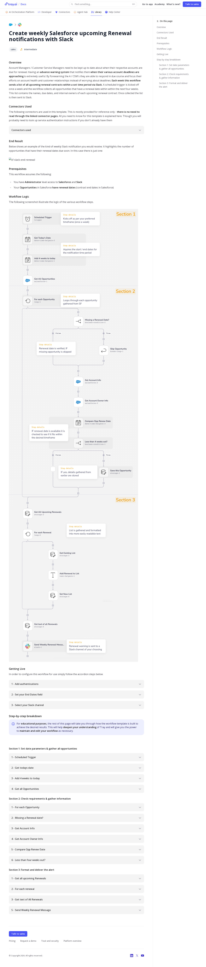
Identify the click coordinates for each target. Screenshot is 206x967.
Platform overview (72, 940)
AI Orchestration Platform (21, 12)
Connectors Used (165, 32)
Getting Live (162, 54)
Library (98, 12)
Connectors (64, 12)
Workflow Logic (164, 48)
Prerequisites (163, 43)
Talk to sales (192, 4)
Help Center (114, 12)
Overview (161, 27)
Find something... (105, 4)
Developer (46, 12)
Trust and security (50, 940)
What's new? (173, 4)
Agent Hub (82, 12)
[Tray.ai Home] (11, 4)
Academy (160, 4)
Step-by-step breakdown (169, 59)
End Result (162, 37)
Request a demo (28, 940)
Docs (23, 4)
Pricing (12, 940)
